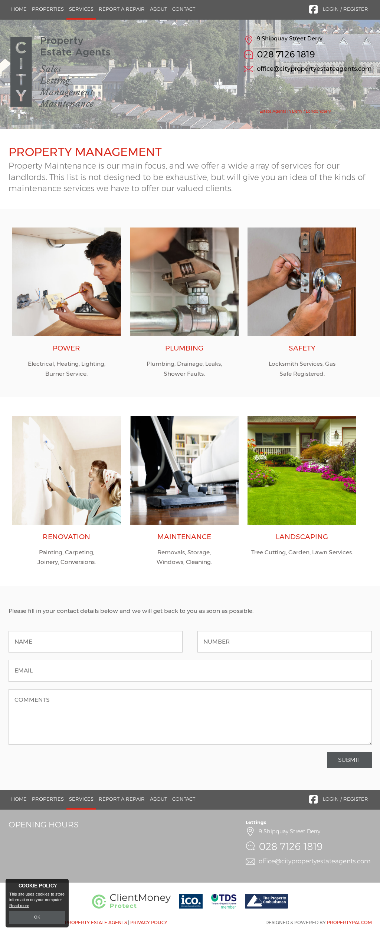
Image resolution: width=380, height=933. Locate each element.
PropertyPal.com (349, 922)
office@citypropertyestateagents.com (314, 68)
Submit (349, 759)
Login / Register (345, 9)
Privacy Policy (148, 922)
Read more (19, 905)
